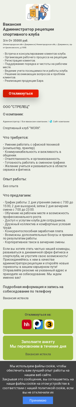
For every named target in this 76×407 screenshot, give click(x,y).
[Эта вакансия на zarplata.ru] (49, 328)
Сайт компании (60, 121)
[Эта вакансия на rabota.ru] (38, 328)
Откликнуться (21, 93)
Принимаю (37, 400)
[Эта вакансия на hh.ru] (27, 328)
